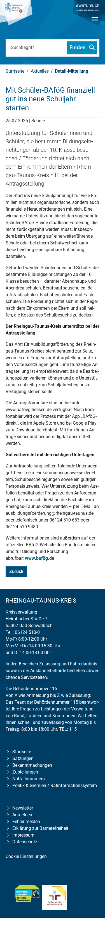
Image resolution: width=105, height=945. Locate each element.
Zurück (16, 571)
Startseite (21, 751)
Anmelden (22, 814)
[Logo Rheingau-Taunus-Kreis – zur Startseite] (16, 15)
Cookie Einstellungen (26, 856)
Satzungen (23, 758)
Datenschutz (24, 841)
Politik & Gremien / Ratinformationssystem (54, 785)
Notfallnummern (28, 778)
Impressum (23, 835)
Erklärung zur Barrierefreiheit (40, 828)
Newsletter (22, 808)
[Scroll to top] (92, 904)
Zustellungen (25, 772)
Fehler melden (26, 821)
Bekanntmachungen (32, 765)
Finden (78, 47)
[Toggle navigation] (94, 24)
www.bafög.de (39, 558)
